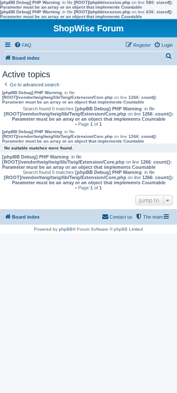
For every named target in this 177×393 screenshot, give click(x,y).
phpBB (66, 229)
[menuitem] (22, 45)
